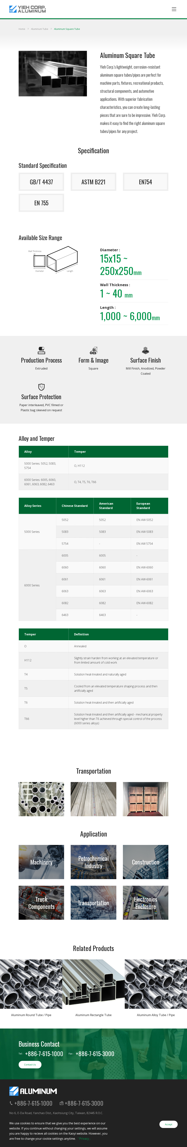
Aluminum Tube (39, 29)
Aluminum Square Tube (67, 29)
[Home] (27, 9)
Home (22, 29)
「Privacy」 (84, 1139)
